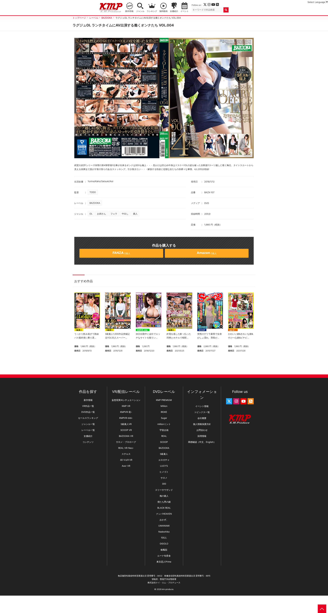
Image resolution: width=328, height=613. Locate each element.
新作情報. (129, 11)
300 (164, 483)
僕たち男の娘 (164, 501)
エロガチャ (163, 460)
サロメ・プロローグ (126, 442)
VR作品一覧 (88, 406)
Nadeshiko (164, 531)
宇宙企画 (164, 430)
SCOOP (202, 330)
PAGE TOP (322, 608)
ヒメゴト (164, 471)
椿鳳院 (164, 549)
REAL (164, 436)
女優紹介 (174, 11)
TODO (93, 192)
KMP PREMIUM (164, 400)
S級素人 (79, 330)
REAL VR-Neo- (126, 448)
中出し (125, 213)
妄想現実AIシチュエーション (126, 400)
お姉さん (101, 213)
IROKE (164, 412)
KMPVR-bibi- (142, 330)
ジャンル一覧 (88, 424)
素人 (135, 213)
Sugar (164, 418)
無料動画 (163, 11)
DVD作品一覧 (88, 412)
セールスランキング (88, 418)
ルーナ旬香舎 (164, 555)
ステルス (126, 454)
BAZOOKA (95, 203)
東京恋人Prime (163, 561)
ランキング (152, 11)
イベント (184, 11)
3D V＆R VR (126, 460)
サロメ (164, 477)
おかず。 (232, 330)
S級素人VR (126, 424)
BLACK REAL (164, 507)
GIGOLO (164, 543)
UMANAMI (163, 525)
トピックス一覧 (202, 412)
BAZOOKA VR (126, 436)
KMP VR (126, 406)
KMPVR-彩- (126, 412)
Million (164, 406)
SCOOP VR (126, 430)
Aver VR (126, 465)
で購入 (121, 253)
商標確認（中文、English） (202, 442)
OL (91, 213)
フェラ (114, 213)
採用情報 (201, 436)
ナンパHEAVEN (164, 513)
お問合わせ (202, 430)
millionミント (164, 424)
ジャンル (140, 11)
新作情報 (88, 400)
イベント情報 (202, 406)
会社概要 (201, 418)
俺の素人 (164, 495)
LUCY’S (164, 465)
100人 (164, 537)
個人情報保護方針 (202, 424)
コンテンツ (88, 442)
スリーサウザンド (164, 490)
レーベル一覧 (88, 430)
